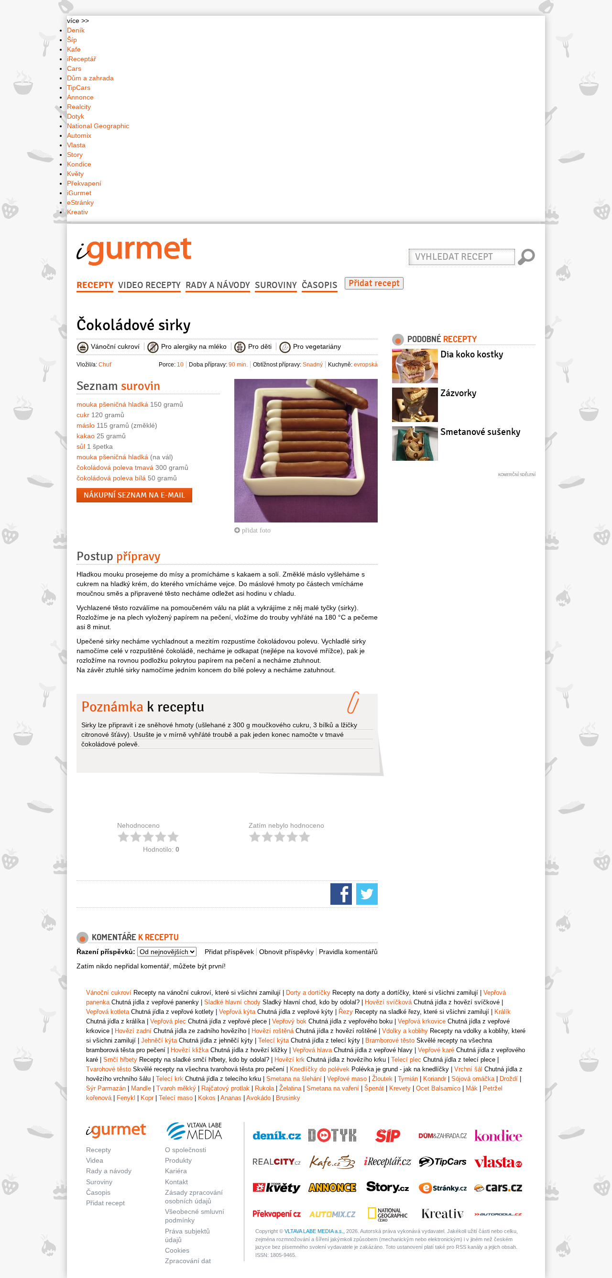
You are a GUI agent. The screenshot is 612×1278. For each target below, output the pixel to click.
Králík (502, 1011)
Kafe (74, 49)
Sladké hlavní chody (232, 1002)
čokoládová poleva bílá (111, 478)
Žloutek (382, 1078)
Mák (472, 1088)
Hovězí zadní (133, 1030)
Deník (76, 30)
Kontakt (176, 1182)
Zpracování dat (188, 1261)
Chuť (105, 364)
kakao (85, 436)
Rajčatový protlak (225, 1088)
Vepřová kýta (237, 1011)
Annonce (80, 97)
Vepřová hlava (312, 1050)
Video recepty (149, 285)
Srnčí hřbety (120, 1059)
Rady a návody (218, 285)
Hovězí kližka (189, 1050)
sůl (80, 446)
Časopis (320, 285)
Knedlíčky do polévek (320, 1069)
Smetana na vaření (332, 1088)
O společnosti (185, 1150)
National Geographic (98, 126)
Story (75, 154)
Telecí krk (169, 1078)
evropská (366, 364)
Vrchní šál (468, 1069)
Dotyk (75, 116)
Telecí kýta (273, 1040)
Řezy (346, 1011)
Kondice (79, 164)
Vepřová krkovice (422, 1021)
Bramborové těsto (390, 1040)
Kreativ (77, 212)
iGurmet (79, 193)
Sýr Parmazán (106, 1088)
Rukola (264, 1088)
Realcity (79, 107)
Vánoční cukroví (108, 992)
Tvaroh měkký (176, 1088)
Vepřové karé (436, 1050)
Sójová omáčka (472, 1078)
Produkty (178, 1160)
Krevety (400, 1088)
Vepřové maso (347, 1078)
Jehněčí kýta (159, 1040)
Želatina (290, 1088)
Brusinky (288, 1097)
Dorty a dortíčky (308, 992)
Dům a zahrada (90, 78)
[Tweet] (366, 893)
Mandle (141, 1088)
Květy (75, 174)
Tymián (408, 1078)
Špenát (374, 1088)
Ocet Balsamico (438, 1088)
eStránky (80, 202)
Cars (74, 68)
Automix (79, 135)
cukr (82, 415)
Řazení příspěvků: (105, 952)
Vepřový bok (289, 1021)
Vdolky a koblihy (405, 1030)
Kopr (147, 1097)
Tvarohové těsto (108, 1069)
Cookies (177, 1250)
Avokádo (258, 1097)
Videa (94, 1160)
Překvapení (84, 183)
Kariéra (176, 1171)
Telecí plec (406, 1059)
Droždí (509, 1078)
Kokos (207, 1097)
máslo (85, 425)
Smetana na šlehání (294, 1078)
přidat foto (255, 530)
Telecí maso (176, 1097)
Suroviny (276, 285)
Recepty (94, 285)
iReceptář (81, 59)
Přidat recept (374, 283)
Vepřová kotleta (107, 1011)
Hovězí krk (289, 1059)
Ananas (230, 1097)
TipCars (78, 87)
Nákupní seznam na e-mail (134, 495)
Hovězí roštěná (272, 1030)
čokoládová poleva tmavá (114, 467)
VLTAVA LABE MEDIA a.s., (314, 1231)
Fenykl (126, 1097)
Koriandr (434, 1078)
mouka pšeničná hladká (112, 404)
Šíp (72, 40)
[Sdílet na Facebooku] (340, 893)
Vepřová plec (168, 1021)
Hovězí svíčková (388, 1002)
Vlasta (76, 145)
